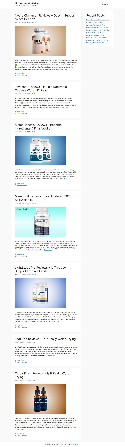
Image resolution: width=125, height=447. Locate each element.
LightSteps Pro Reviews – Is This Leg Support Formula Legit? (40, 269)
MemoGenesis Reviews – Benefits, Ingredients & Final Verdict (38, 126)
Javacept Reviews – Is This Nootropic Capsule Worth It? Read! (41, 88)
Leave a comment (22, 75)
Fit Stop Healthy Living (27, 3)
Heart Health (20, 433)
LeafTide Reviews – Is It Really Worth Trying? (46, 339)
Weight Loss (20, 360)
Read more (63, 69)
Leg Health (20, 326)
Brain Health (20, 111)
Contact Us (105, 4)
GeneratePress (75, 444)
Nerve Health (20, 73)
